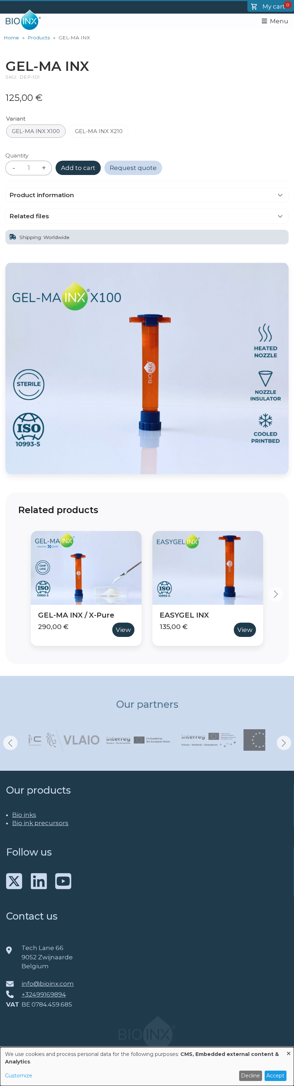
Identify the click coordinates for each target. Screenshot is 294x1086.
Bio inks (24, 814)
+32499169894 (44, 994)
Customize (18, 1075)
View (123, 629)
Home (11, 37)
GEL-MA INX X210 (99, 131)
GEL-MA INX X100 (36, 131)
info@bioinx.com (48, 983)
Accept (275, 1075)
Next (276, 594)
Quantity (16, 155)
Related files (29, 216)
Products (39, 37)
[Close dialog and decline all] (288, 1051)
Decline (250, 1075)
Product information (41, 195)
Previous (18, 594)
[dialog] (147, 1066)
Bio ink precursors (40, 823)
